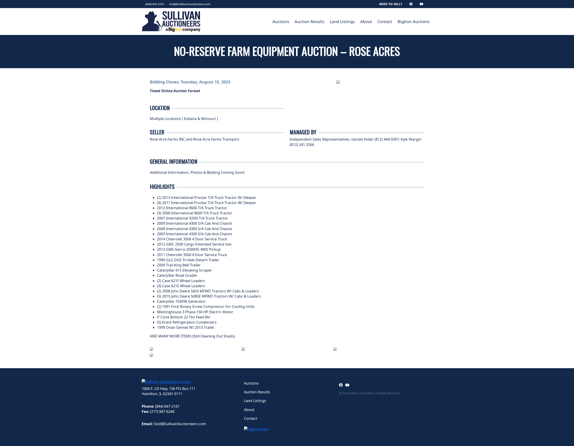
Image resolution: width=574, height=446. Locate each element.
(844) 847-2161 (154, 4)
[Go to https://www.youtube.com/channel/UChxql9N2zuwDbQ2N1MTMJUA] (347, 385)
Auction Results (309, 21)
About (366, 21)
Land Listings (342, 21)
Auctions (280, 21)
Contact (384, 21)
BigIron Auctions (414, 21)
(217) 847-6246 (162, 411)
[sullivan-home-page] (166, 381)
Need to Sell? (390, 4)
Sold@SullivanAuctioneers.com (189, 4)
